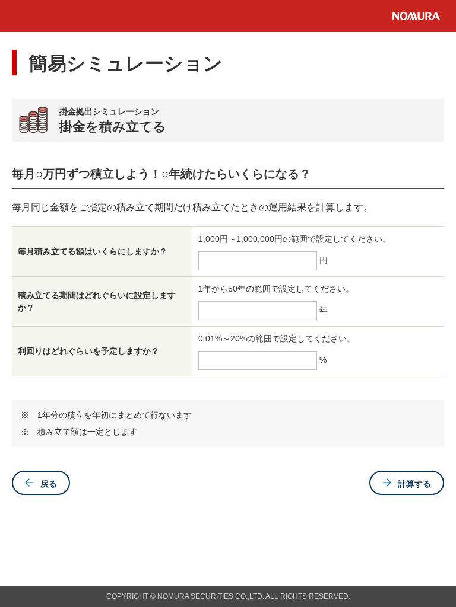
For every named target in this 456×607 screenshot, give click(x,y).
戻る (48, 483)
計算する (414, 483)
